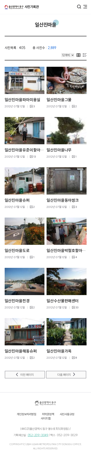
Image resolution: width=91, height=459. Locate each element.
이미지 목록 (78, 55)
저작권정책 (48, 414)
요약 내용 (85, 55)
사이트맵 (45, 418)
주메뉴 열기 (85, 6)
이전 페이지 (27, 375)
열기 (79, 6)
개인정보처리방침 (26, 414)
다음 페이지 (64, 375)
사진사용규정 (67, 414)
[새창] (45, 402)
